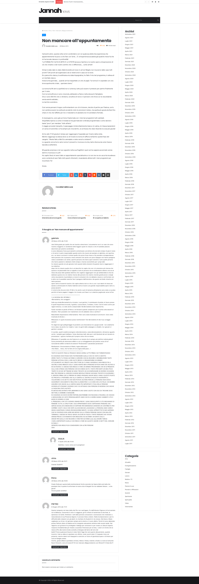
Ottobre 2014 (129, 310)
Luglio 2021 (128, 41)
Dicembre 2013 (130, 344)
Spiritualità (128, 500)
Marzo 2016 (129, 252)
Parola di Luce (129, 486)
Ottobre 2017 (129, 194)
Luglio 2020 (129, 82)
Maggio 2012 (129, 409)
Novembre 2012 (130, 389)
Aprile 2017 (128, 211)
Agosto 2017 (129, 198)
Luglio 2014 (128, 321)
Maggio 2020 (129, 89)
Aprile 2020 (128, 92)
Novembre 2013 (130, 348)
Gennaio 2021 (129, 61)
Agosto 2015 (129, 276)
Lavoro (127, 476)
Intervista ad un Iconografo (52, 218)
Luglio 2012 (128, 402)
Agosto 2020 (129, 78)
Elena (53, 478)
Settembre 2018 (130, 157)
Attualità (127, 462)
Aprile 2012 (128, 413)
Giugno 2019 (129, 126)
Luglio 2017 (128, 201)
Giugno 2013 (129, 365)
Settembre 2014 (130, 314)
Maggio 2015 (129, 286)
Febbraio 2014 (129, 338)
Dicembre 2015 (130, 263)
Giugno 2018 (129, 167)
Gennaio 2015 (129, 300)
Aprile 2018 (128, 174)
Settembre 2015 (130, 273)
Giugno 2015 (129, 283)
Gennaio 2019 (129, 143)
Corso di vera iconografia (77, 218)
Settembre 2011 (130, 437)
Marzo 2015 (129, 293)
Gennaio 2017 (129, 222)
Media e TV (128, 479)
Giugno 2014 (129, 324)
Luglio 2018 (128, 164)
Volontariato (129, 506)
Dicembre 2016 (130, 225)
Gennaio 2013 (129, 382)
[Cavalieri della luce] (54, 10)
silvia (53, 458)
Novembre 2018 (130, 150)
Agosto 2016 (129, 239)
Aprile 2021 (128, 51)
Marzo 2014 (129, 334)
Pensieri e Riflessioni (131, 489)
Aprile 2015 (128, 290)
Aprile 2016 (128, 249)
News (127, 483)
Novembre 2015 (130, 266)
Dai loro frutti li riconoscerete (73, 2)
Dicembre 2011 (129, 426)
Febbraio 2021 (129, 58)
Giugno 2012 (129, 406)
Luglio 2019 (128, 123)
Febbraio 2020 (129, 99)
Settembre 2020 (130, 75)
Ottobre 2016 (129, 232)
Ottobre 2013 (129, 351)
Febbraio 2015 (129, 297)
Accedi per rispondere (59, 431)
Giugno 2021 (129, 44)
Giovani (127, 472)
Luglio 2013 (128, 361)
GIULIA (61, 439)
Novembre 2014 (130, 307)
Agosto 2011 (129, 440)
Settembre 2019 (130, 116)
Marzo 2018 (129, 177)
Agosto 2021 (129, 37)
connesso (53, 567)
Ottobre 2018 (129, 153)
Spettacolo (128, 496)
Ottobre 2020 (129, 72)
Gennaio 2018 (129, 184)
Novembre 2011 (130, 430)
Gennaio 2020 (129, 102)
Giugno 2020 (129, 85)
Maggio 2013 (129, 368)
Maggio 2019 (129, 130)
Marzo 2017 (128, 215)
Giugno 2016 (129, 242)
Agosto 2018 (129, 160)
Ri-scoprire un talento (101, 218)
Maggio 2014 (129, 327)
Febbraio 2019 (129, 140)
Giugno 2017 (129, 205)
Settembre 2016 (130, 235)
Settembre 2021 (130, 34)
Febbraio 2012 (129, 419)
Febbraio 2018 (129, 181)
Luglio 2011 (128, 443)
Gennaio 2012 (129, 423)
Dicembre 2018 (130, 147)
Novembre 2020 (130, 68)
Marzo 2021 (129, 55)
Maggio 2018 (129, 170)
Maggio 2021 (129, 48)
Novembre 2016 (130, 228)
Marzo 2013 (129, 375)
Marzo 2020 (129, 95)
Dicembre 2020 (130, 65)
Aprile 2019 (128, 133)
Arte (50, 30)
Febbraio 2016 (129, 256)
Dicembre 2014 (130, 304)
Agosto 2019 (129, 119)
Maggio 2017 (129, 208)
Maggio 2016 (129, 246)
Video (127, 503)
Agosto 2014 (129, 317)
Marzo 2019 (129, 136)
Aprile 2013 (128, 372)
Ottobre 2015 (129, 269)
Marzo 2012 (129, 416)
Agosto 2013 (129, 358)
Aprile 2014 (128, 331)
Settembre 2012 (130, 396)
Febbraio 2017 (129, 218)
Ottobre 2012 (129, 392)
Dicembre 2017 (130, 188)
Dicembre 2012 (130, 385)
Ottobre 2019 (129, 112)
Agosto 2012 (129, 399)
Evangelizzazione (130, 465)
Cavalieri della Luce (52, 46)
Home (45, 30)
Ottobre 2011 (129, 433)
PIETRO (54, 504)
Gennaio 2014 (129, 341)
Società (127, 493)
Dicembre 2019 (130, 106)
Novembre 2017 (130, 191)
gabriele (55, 238)
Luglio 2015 (128, 280)
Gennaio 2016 (129, 259)
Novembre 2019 (130, 109)
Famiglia (127, 469)
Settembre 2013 (130, 355)
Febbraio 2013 (129, 379)
